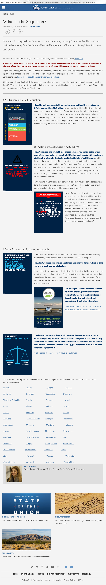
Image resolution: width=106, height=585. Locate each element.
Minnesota (68, 418)
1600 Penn (86, 574)
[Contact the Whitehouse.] (64, 567)
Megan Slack (35, 26)
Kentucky (30, 412)
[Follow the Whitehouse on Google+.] (47, 567)
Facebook (14, 29)
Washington (70, 456)
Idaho (5, 406)
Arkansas (68, 388)
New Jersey (50, 431)
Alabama (6, 388)
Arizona (49, 388)
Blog (12, 14)
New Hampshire (33, 431)
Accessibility (38, 580)
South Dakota (30, 449)
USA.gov (81, 580)
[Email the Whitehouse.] (71, 567)
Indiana (49, 406)
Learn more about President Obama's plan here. (38, 77)
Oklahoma (7, 443)
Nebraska (69, 425)
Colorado (30, 394)
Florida (29, 400)
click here (79, 58)
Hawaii (67, 400)
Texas (63, 449)
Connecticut (50, 394)
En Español (26, 580)
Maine (66, 412)
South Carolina (9, 449)
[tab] (3, 7)
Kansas (6, 412)
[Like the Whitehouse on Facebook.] (42, 567)
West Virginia (9, 462)
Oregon (29, 443)
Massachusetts (33, 418)
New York (7, 437)
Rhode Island (68, 443)
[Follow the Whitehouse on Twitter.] (32, 567)
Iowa (66, 406)
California (7, 394)
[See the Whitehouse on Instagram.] (37, 567)
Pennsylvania (51, 443)
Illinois (29, 406)
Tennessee (48, 449)
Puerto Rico (69, 462)
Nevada (6, 431)
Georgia (49, 400)
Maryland (7, 418)
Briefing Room (27, 574)
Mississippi (8, 425)
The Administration (56, 574)
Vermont (30, 456)
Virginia (49, 456)
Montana (50, 425)
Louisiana (49, 412)
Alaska (29, 388)
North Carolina (32, 437)
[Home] (53, 10)
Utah (5, 456)
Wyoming (50, 462)
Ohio (65, 437)
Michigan (49, 418)
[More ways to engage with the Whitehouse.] (58, 567)
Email (21, 29)
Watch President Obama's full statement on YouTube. (55, 353)
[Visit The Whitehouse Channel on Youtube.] (52, 567)
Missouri (30, 425)
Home (5, 14)
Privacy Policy (69, 580)
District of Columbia (11, 400)
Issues (40, 574)
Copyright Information (53, 580)
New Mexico (68, 431)
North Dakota (50, 437)
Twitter (8, 29)
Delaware (67, 394)
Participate (73, 574)
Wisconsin (30, 462)
